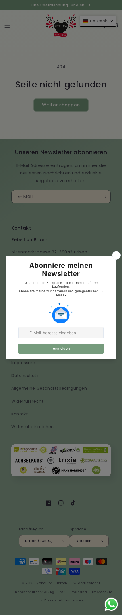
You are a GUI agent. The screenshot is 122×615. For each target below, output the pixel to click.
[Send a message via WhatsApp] (111, 604)
